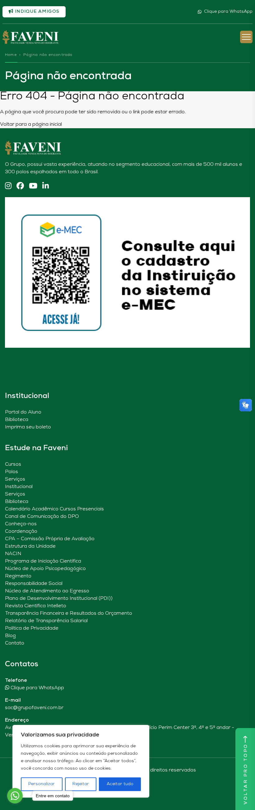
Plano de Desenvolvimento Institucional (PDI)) (59, 598)
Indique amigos (36, 11)
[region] (80, 761)
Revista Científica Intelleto (35, 606)
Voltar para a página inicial (31, 124)
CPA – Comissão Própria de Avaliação (50, 538)
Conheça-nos (21, 524)
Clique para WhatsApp (228, 11)
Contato (14, 643)
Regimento (18, 576)
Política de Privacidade (31, 628)
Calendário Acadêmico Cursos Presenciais (54, 509)
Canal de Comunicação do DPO (42, 516)
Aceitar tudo (120, 784)
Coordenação (21, 531)
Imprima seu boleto (28, 427)
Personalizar (41, 784)
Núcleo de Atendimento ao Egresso (47, 591)
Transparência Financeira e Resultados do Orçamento (68, 613)
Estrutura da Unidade (30, 546)
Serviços (15, 479)
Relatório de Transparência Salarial (46, 620)
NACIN (13, 553)
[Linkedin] (45, 186)
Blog (10, 635)
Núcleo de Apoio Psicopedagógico (45, 568)
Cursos (13, 464)
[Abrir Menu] (246, 37)
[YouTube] (33, 186)
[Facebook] (20, 186)
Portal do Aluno (23, 412)
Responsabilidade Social (34, 583)
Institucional (19, 486)
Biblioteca (16, 419)
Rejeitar (80, 784)
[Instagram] (8, 186)
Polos (11, 471)
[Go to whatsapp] (15, 795)
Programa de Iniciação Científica (43, 561)
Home (11, 55)
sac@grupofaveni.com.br (34, 707)
